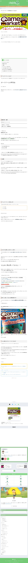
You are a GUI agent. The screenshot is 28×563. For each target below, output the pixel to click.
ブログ (2, 549)
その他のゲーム (4, 528)
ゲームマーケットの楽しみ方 (6, 66)
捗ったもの (4, 545)
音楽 (3, 539)
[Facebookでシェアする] (13, 404)
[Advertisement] (14, 50)
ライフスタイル (4, 543)
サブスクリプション (5, 546)
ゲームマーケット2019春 (19, 423)
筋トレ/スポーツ (7, 482)
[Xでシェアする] (10, 404)
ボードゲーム (9, 422)
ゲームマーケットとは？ (5, 62)
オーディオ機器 (4, 521)
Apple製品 (4, 518)
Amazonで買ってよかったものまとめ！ (11, 6)
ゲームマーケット (13, 423)
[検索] (14, 471)
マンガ (20, 479)
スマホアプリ (4, 540)
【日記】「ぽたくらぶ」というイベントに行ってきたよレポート (12, 374)
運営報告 (3, 552)
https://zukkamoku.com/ (8, 503)
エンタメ (21, 482)
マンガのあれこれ (4, 533)
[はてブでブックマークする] (15, 404)
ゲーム (6, 422)
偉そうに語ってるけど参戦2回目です (7, 69)
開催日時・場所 (4, 63)
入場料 (3, 65)
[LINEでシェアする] (18, 404)
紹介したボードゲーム (18, 306)
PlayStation (4, 524)
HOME (14, 559)
